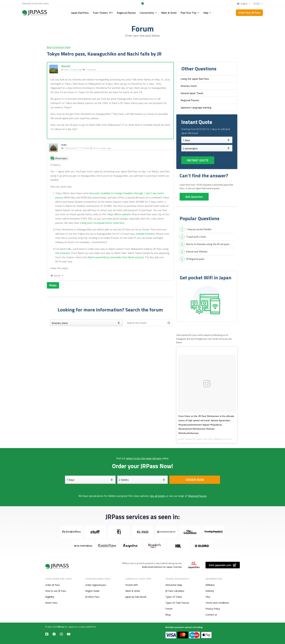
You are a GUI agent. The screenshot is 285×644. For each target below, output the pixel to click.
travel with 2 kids (196, 237)
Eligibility (49, 596)
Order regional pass (95, 584)
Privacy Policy (213, 608)
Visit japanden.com (220, 565)
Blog (167, 614)
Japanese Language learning (196, 107)
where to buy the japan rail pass (143, 458)
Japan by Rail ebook (135, 596)
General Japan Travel (192, 93)
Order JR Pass (52, 584)
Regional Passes (190, 100)
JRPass (61, 626)
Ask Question (194, 196)
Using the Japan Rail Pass (195, 79)
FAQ (208, 596)
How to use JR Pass (55, 590)
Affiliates (210, 584)
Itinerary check (189, 86)
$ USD (257, 3)
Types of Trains (173, 596)
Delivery (210, 590)
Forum (169, 608)
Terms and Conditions (217, 602)
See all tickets (157, 496)
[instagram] (61, 634)
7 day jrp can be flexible (198, 229)
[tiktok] (54, 634)
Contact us (211, 614)
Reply (53, 285)
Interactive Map (173, 584)
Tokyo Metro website (119, 214)
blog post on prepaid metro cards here (103, 223)
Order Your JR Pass (249, 13)
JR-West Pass (92, 596)
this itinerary (62, 253)
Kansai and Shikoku (196, 251)
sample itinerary (145, 234)
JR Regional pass (195, 259)
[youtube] (68, 634)
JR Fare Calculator (174, 590)
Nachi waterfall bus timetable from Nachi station (115, 257)
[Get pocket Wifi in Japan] (207, 300)
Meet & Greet (132, 590)
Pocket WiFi (131, 584)
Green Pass (51, 602)
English (244, 3)
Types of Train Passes (177, 602)
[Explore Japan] (57, 566)
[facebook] (46, 634)
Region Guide (92, 590)
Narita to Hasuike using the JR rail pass (207, 244)
